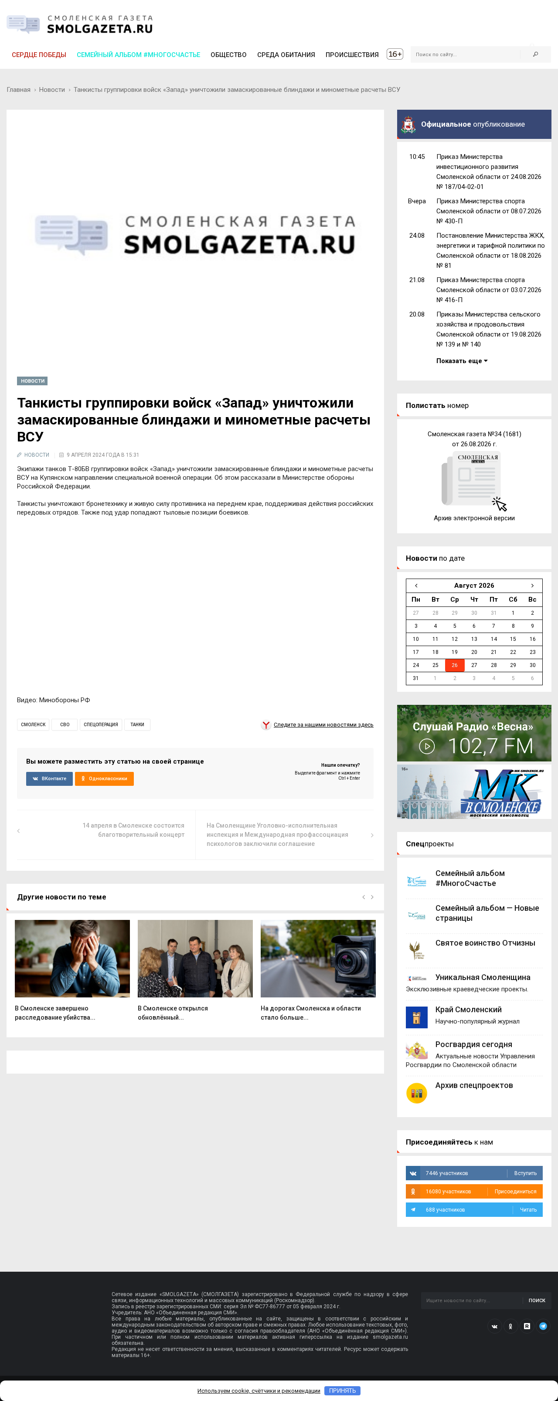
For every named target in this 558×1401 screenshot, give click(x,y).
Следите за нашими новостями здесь (324, 724)
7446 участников (481, 1173)
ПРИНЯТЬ (342, 1391)
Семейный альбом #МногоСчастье (138, 55)
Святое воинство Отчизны (485, 942)
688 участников (481, 1210)
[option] (72, 975)
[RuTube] (527, 1326)
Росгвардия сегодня (474, 1044)
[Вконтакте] (494, 1326)
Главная (19, 90)
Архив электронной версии (474, 518)
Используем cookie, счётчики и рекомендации (258, 1391)
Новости (52, 90)
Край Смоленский (469, 1009)
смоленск (33, 724)
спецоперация (101, 724)
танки (137, 724)
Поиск (537, 1300)
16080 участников (481, 1192)
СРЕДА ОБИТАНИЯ (286, 55)
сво (64, 724)
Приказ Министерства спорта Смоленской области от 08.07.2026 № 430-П (488, 211)
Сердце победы (39, 55)
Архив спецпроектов (474, 1085)
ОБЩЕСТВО (229, 55)
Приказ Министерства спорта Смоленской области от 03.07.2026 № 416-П (488, 290)
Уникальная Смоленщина (483, 977)
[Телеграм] (543, 1326)
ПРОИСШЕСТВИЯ (352, 55)
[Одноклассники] (511, 1326)
